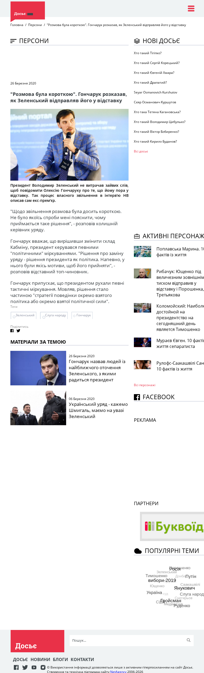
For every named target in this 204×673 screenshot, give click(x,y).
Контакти (82, 659)
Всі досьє (141, 151)
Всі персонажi (144, 385)
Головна (16, 25)
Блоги (60, 659)
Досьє (20, 659)
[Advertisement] (107, 63)
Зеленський (25, 315)
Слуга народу (55, 315)
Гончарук (83, 315)
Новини (40, 659)
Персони (35, 25)
